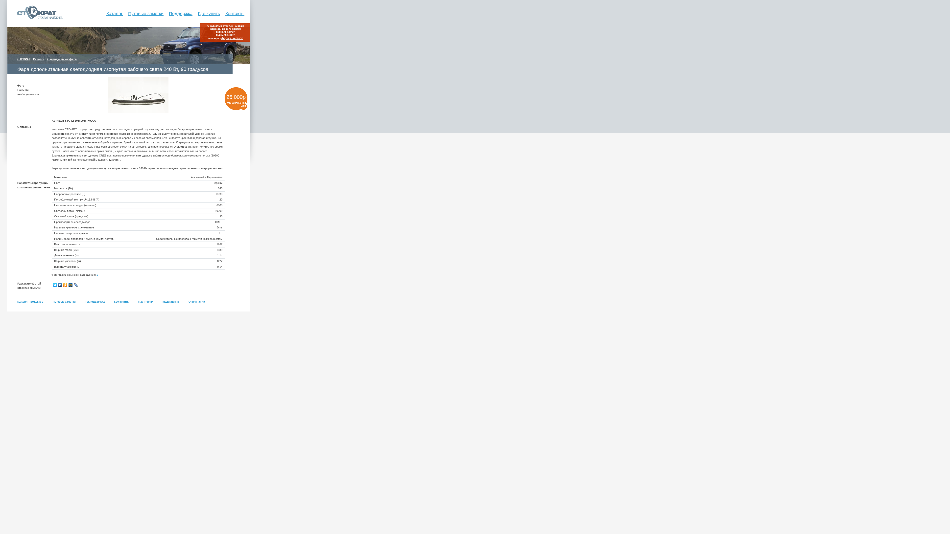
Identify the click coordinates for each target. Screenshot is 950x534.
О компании (197, 301)
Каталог (114, 13)
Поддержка (180, 13)
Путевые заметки (146, 13)
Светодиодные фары (62, 59)
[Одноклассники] (65, 285)
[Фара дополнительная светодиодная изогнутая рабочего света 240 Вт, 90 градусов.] (138, 112)
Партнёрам (145, 301)
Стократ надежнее (35, 13)
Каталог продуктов (30, 301)
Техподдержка (95, 301)
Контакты (234, 13)
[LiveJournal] (75, 285)
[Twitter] (55, 285)
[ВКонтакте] (60, 285)
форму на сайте (232, 38)
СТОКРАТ (23, 59)
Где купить (209, 13)
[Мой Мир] (70, 285)
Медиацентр (171, 301)
